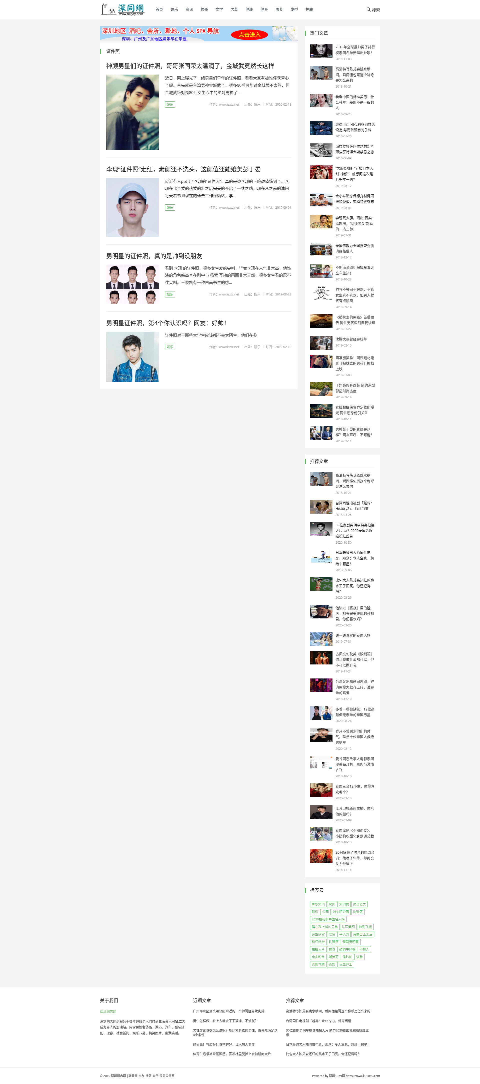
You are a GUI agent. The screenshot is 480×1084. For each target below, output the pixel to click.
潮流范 (333, 956)
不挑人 (364, 949)
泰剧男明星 (350, 941)
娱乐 (174, 9)
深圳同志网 (108, 1011)
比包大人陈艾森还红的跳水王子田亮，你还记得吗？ (355, 586)
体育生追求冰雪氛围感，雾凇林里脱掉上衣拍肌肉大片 (232, 1053)
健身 (264, 9)
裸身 (332, 949)
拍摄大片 (318, 949)
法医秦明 (348, 926)
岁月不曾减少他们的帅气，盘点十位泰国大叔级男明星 (355, 737)
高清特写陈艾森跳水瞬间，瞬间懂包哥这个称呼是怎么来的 (355, 75)
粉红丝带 (318, 941)
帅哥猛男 (359, 904)
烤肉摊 (344, 904)
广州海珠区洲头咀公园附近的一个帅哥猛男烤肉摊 (228, 1011)
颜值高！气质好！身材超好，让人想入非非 (224, 1044)
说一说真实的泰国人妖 (353, 635)
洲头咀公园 (341, 911)
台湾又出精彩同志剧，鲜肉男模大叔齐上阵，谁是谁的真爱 (355, 687)
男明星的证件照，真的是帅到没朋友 (154, 256)
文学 (219, 9)
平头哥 (344, 934)
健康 (249, 9)
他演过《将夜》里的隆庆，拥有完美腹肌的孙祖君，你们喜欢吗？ (355, 613)
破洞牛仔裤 (347, 949)
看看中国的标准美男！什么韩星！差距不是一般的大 (355, 102)
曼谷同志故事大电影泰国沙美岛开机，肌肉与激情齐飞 (355, 764)
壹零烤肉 (318, 904)
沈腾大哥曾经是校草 (351, 339)
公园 (325, 911)
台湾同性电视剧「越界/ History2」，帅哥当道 (318, 1020)
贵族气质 (318, 964)
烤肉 (332, 904)
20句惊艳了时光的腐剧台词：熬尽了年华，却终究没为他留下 (355, 858)
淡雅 (359, 956)
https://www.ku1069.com (363, 1076)
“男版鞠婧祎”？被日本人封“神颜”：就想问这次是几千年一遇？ (354, 174)
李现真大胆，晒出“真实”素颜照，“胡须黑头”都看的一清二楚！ (354, 223)
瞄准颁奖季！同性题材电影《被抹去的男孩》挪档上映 (355, 363)
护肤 (309, 9)
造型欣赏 (318, 934)
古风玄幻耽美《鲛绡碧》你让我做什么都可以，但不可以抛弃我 (355, 659)
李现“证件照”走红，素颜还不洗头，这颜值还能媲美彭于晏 (183, 169)
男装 (234, 9)
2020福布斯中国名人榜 (328, 919)
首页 (159, 9)
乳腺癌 (333, 941)
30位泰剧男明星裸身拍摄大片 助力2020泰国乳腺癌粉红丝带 (355, 531)
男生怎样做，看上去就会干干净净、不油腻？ (225, 1020)
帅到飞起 (365, 926)
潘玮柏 (347, 956)
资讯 (189, 9)
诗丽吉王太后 (362, 934)
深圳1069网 (337, 1076)
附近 (315, 911)
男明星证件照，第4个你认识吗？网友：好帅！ (168, 323)
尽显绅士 (345, 964)
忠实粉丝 (318, 956)
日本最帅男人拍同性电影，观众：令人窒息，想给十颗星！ (355, 558)
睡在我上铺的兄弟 (325, 926)
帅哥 (204, 9)
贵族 (332, 964)
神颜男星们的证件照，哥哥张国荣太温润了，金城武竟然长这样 (190, 66)
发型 (294, 9)
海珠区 (358, 911)
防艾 (279, 9)
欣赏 (332, 934)
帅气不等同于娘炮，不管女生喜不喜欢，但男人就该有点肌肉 (355, 295)
